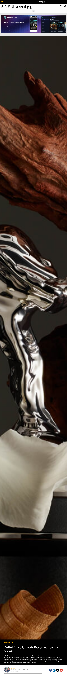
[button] (33, 11)
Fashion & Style (9, 642)
